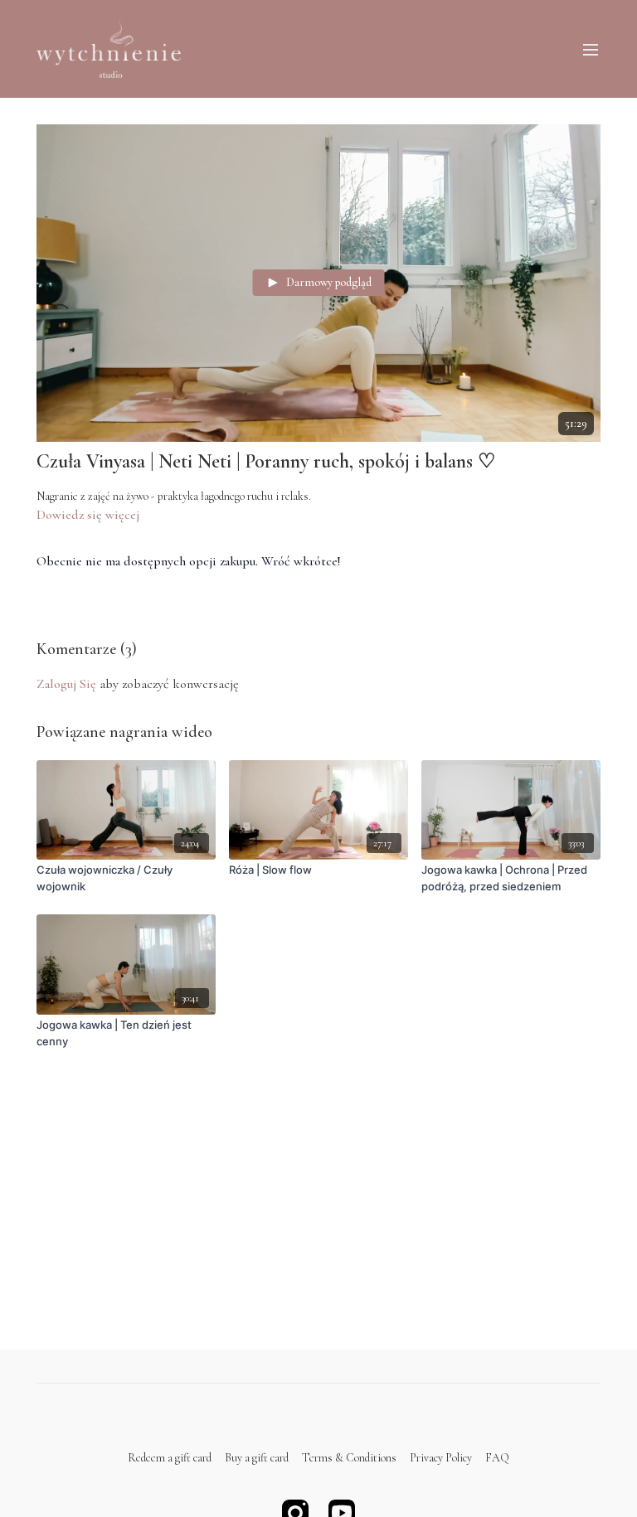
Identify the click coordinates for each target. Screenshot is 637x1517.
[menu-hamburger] (591, 49)
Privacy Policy (441, 1458)
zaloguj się (66, 684)
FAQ (497, 1458)
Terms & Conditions (349, 1458)
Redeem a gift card (170, 1458)
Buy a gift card (257, 1458)
